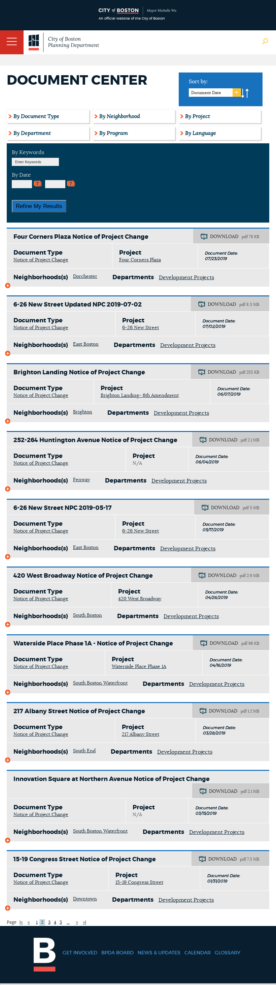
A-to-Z (245, 93)
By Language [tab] (200, 133)
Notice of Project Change (40, 260)
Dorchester (85, 276)
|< (21, 922)
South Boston (87, 615)
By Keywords (28, 152)
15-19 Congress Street (139, 882)
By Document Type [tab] (36, 116)
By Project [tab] (197, 116)
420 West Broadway (139, 599)
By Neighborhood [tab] (119, 116)
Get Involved (80, 953)
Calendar (197, 953)
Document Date (206, 93)
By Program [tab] (113, 133)
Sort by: (198, 81)
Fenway (81, 479)
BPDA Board (117, 953)
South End (84, 751)
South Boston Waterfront (100, 683)
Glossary (227, 953)
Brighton (82, 412)
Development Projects (186, 277)
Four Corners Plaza (140, 260)
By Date (21, 175)
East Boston (86, 344)
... (68, 922)
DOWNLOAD (224, 236)
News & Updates (159, 953)
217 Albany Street (140, 734)
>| (84, 922)
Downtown (85, 899)
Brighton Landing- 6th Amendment (140, 395)
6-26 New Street (140, 327)
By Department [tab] (32, 133)
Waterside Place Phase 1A (139, 666)
